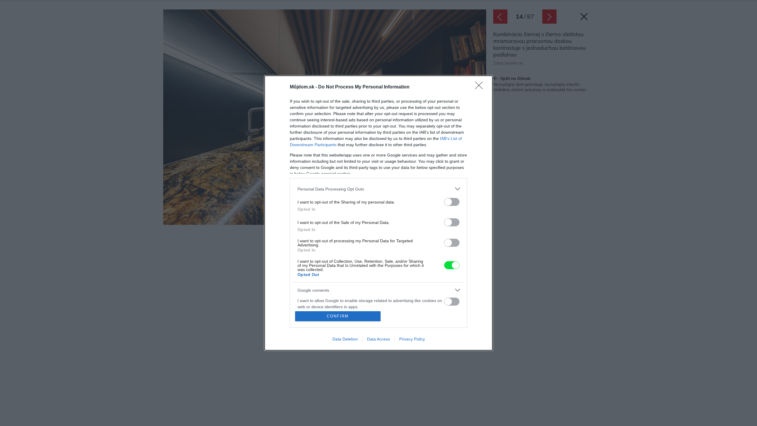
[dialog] (378, 213)
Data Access (378, 339)
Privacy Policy (412, 339)
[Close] (480, 87)
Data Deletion (345, 339)
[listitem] (378, 189)
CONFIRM (338, 316)
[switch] (452, 202)
